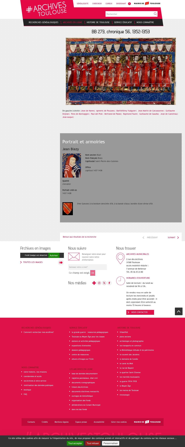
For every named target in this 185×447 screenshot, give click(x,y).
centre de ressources (80, 354)
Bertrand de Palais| (113, 114)
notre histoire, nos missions (35, 372)
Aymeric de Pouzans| (106, 111)
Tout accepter (75, 443)
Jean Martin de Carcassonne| (151, 111)
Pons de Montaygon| (80, 114)
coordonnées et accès (32, 376)
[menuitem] (43, 22)
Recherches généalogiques (36, 327)
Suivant (171, 237)
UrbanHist (124, 332)
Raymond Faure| (131, 114)
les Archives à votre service (35, 381)
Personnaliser (110, 443)
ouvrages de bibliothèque (82, 396)
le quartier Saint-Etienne (130, 372)
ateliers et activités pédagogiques (86, 341)
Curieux (109, 4)
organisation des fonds (81, 400)
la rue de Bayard (126, 368)
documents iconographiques (83, 382)
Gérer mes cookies (119, 422)
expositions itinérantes (81, 346)
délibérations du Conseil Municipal (86, 405)
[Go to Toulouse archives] (46, 8)
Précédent (152, 237)
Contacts (31, 422)
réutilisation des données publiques (38, 385)
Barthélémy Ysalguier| (126, 111)
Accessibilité (99, 422)
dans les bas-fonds (79, 409)
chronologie (125, 395)
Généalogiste (82, 4)
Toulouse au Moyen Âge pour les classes (88, 337)
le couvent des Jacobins (129, 354)
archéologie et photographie (132, 341)
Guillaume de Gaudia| (149, 114)
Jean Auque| (68, 117)
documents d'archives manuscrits (85, 391)
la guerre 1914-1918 (128, 381)
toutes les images (32, 262)
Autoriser (54, 255)
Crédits (45, 422)
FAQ (25, 394)
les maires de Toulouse (129, 390)
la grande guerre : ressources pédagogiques (90, 332)
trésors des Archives (80, 387)
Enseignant (121, 4)
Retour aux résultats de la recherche (79, 237)
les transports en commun (130, 346)
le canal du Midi (126, 363)
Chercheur (97, 4)
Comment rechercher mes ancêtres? (39, 332)
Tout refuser (93, 443)
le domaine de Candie (129, 359)
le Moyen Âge (125, 386)
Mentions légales (62, 422)
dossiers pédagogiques (81, 350)
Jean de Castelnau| (169, 114)
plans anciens (125, 337)
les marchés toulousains (129, 377)
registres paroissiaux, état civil (85, 378)
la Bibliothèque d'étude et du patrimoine (137, 350)
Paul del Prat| (97, 114)
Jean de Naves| (88, 111)
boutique (27, 390)
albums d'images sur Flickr (83, 359)
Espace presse (81, 422)
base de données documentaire (85, 374)
